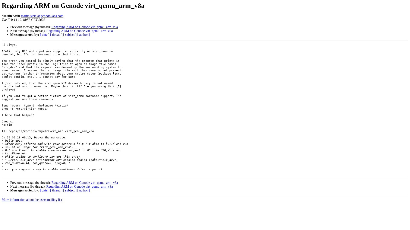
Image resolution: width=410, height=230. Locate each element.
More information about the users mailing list (32, 199)
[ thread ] (56, 34)
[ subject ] (69, 34)
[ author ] (83, 34)
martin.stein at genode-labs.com (42, 16)
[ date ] (44, 34)
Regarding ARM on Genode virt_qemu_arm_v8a (84, 27)
